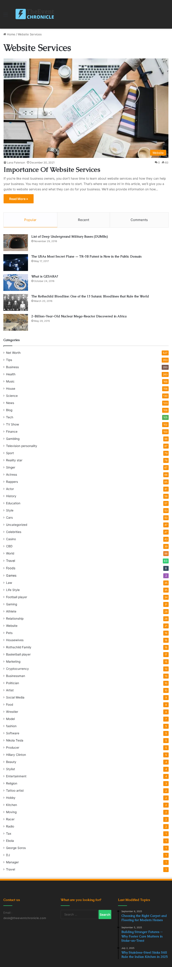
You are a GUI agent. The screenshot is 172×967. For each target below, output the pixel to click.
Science (12, 396)
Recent (83, 220)
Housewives (15, 640)
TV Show (12, 424)
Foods (10, 568)
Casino (11, 539)
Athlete (11, 611)
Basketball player (18, 654)
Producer (12, 747)
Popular (30, 220)
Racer (10, 819)
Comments (139, 220)
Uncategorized (16, 524)
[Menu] (5, 16)
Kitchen (11, 805)
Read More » (18, 199)
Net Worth (13, 353)
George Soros (16, 848)
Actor (10, 489)
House (10, 388)
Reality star (14, 460)
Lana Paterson (16, 162)
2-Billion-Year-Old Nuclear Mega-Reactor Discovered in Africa (79, 316)
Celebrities (13, 532)
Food (9, 704)
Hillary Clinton (16, 754)
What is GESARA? (44, 276)
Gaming (11, 604)
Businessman (15, 676)
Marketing (13, 661)
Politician (12, 683)
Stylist (10, 769)
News (10, 403)
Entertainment (16, 776)
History (11, 496)
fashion (11, 726)
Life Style (13, 590)
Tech (9, 417)
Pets (9, 633)
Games (11, 575)
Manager (12, 862)
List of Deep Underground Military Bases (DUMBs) (69, 236)
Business (12, 367)
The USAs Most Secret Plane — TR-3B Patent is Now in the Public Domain (86, 256)
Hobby (10, 797)
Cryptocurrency (17, 668)
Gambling (12, 439)
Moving (11, 812)
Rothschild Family (18, 647)
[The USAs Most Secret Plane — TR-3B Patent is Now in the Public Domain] (15, 262)
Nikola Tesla (14, 740)
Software (12, 733)
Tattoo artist (15, 790)
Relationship (15, 618)
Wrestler (12, 711)
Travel (10, 561)
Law (9, 582)
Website (11, 625)
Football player (16, 597)
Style (9, 510)
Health (10, 374)
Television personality (21, 446)
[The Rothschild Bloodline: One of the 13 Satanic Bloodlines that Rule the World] (15, 302)
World (10, 553)
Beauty (11, 762)
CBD (9, 546)
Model (10, 719)
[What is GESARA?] (15, 282)
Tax (8, 833)
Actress (11, 474)
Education (13, 503)
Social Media (15, 697)
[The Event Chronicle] (35, 14)
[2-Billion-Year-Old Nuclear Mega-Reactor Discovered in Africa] (15, 322)
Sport (10, 453)
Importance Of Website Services (52, 169)
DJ (8, 855)
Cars (9, 517)
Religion (11, 783)
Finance (11, 431)
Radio (10, 826)
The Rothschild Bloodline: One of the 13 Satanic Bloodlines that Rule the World (90, 296)
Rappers (12, 482)
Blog (9, 410)
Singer (10, 467)
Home (10, 34)
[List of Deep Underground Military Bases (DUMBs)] (15, 242)
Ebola (10, 840)
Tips (9, 360)
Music (10, 381)
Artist (10, 690)
